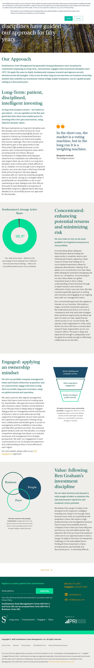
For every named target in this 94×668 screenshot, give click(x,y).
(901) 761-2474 (72, 583)
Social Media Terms (39, 645)
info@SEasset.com (76, 599)
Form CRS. (16, 609)
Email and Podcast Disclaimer (58, 645)
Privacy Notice (25, 645)
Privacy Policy (7, 600)
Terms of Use (6, 645)
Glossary (16, 645)
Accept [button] (68, 18)
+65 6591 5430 (75, 587)
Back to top (45, 570)
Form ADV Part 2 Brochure (58, 662)
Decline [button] (78, 18)
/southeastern (75, 594)
